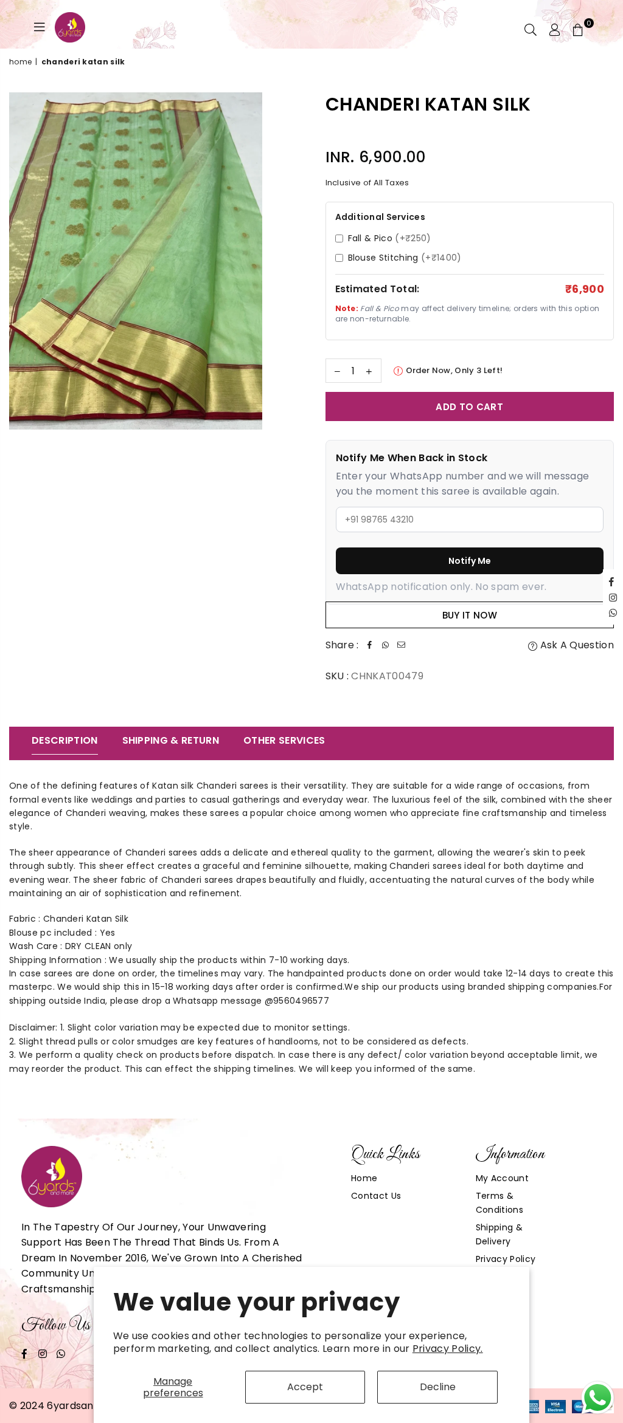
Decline (438, 1387)
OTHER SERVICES (284, 740)
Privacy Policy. (447, 1349)
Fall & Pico (389, 238)
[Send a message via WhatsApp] (598, 1398)
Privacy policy (505, 1259)
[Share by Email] (401, 645)
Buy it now (469, 615)
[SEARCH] (530, 29)
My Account (502, 1178)
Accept (305, 1387)
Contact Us (376, 1196)
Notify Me (469, 561)
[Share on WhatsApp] (386, 645)
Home (20, 62)
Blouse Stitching (405, 258)
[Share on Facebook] (370, 645)
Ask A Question (575, 645)
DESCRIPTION (65, 740)
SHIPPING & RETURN (170, 740)
